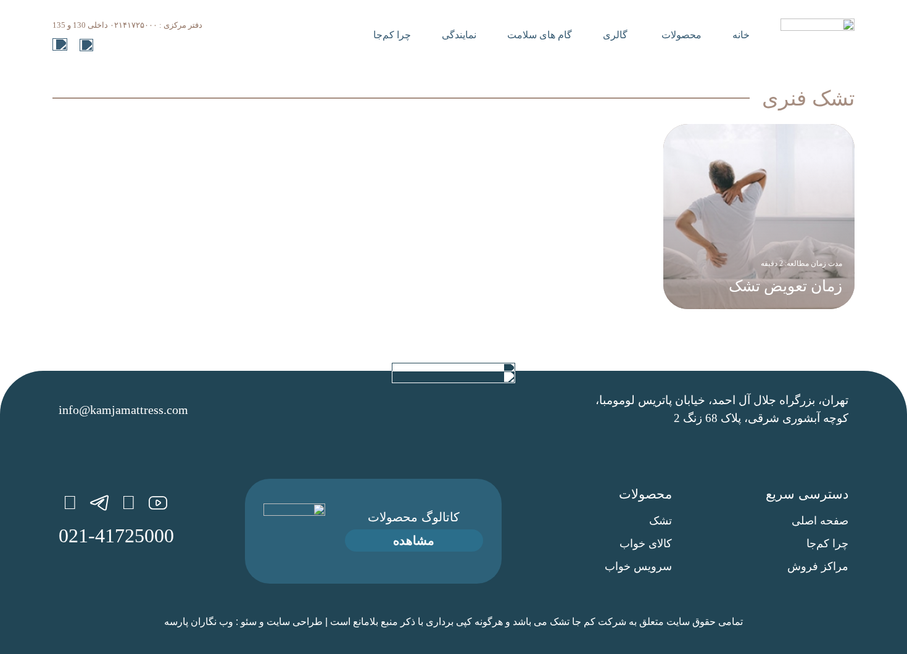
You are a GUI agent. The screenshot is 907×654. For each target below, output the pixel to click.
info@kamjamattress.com (123, 409)
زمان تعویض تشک (785, 286)
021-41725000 (116, 535)
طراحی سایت (295, 621)
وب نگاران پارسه (198, 621)
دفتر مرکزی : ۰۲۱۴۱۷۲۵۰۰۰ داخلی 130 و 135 (127, 25)
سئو (249, 621)
